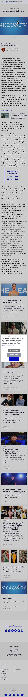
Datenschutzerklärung (7, 345)
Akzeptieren (14, 359)
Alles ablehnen (14, 350)
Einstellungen (14, 355)
